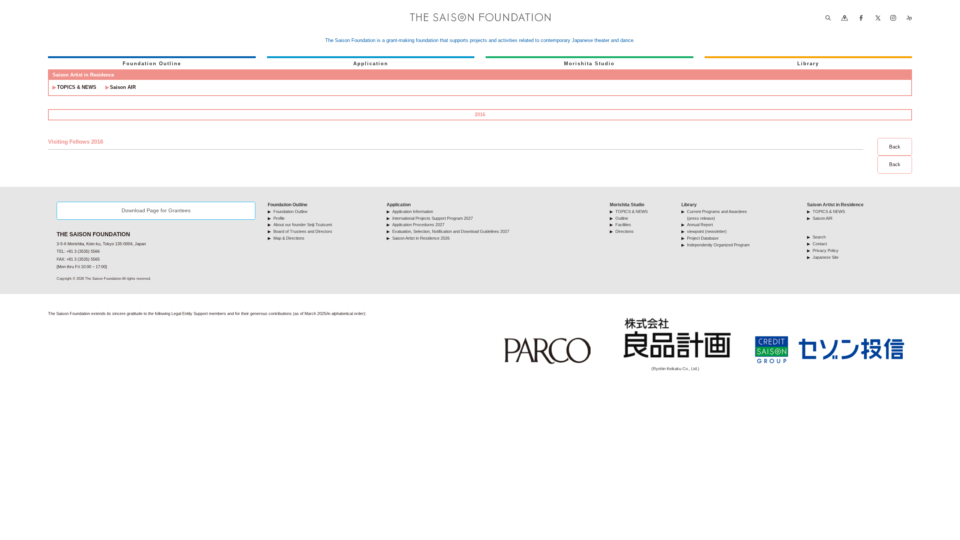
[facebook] (861, 18)
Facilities (623, 224)
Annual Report (700, 224)
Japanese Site (825, 257)
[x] (878, 18)
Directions (624, 231)
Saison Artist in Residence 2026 (421, 238)
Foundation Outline (152, 63)
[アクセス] (844, 18)
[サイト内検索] (828, 18)
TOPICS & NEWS (76, 87)
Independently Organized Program (718, 245)
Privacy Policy (825, 250)
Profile (279, 218)
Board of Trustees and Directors (302, 231)
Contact (820, 244)
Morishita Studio (589, 63)
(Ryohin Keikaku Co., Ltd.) (675, 368)
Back (894, 147)
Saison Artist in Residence (835, 204)
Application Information (412, 211)
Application (370, 63)
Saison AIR (123, 87)
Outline (621, 218)
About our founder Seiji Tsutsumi (302, 224)
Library (808, 63)
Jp (909, 18)
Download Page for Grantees (156, 210)
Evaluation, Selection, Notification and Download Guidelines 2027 (450, 231)
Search (819, 237)
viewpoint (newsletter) (707, 231)
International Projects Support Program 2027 (432, 218)
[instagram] (893, 18)
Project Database (702, 238)
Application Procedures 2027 (418, 224)
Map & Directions (288, 238)
